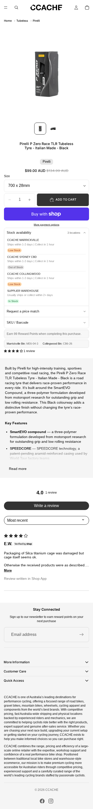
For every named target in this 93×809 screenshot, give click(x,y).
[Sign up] (81, 634)
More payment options (46, 224)
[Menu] (5, 7)
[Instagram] (51, 801)
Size (7, 176)
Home (8, 20)
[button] (14, 351)
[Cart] (87, 7)
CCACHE (51, 790)
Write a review (46, 506)
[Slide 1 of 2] (40, 128)
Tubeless (22, 20)
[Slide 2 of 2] (53, 128)
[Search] (16, 7)
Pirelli (36, 20)
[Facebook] (42, 801)
